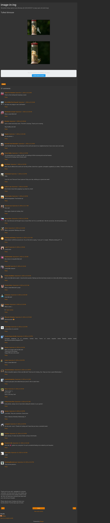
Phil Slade (7, 164)
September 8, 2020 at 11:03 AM (18, 304)
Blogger (42, 521)
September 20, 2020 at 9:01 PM (26, 462)
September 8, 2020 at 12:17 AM (20, 205)
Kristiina (7, 304)
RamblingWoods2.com (11, 462)
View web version (38, 511)
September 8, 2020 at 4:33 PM (25, 336)
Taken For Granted (10, 92)
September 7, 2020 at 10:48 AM (18, 121)
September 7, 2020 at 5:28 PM (20, 196)
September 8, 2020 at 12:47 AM (24, 237)
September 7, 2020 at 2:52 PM (18, 164)
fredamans (7, 294)
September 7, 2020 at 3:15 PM (19, 173)
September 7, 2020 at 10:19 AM (27, 102)
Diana (6, 388)
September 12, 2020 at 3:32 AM (21, 443)
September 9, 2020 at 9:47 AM (23, 401)
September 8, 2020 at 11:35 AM (23, 317)
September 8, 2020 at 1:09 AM (17, 247)
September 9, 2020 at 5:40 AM (16, 388)
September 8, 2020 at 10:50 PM (16, 360)
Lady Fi (7, 247)
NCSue (4, 516)
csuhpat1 (7, 424)
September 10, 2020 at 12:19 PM (18, 433)
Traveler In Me (8, 443)
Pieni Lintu (8, 452)
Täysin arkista (9, 310)
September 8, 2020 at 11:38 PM (23, 369)
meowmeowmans (9, 369)
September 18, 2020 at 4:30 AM (19, 452)
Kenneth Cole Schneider (11, 143)
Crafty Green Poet (9, 401)
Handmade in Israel (10, 111)
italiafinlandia (8, 256)
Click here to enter (38, 75)
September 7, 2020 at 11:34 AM (27, 143)
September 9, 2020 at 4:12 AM (23, 379)
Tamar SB (7, 266)
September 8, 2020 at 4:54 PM (17, 347)
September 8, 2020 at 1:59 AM (20, 256)
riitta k (6, 228)
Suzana (7, 347)
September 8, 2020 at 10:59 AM (19, 294)
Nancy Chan (8, 218)
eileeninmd (8, 173)
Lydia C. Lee (8, 186)
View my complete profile (6, 518)
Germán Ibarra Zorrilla (11, 336)
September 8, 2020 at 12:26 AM (20, 218)
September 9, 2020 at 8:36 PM (18, 424)
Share (3, 84)
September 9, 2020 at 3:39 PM (17, 411)
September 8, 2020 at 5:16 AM (18, 266)
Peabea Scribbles (9, 275)
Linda (6, 360)
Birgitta (7, 134)
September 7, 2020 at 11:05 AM (17, 134)
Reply (6, 97)
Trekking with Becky (10, 237)
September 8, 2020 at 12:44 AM (17, 228)
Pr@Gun (7, 433)
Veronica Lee (8, 205)
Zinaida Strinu (8, 285)
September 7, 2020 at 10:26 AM (24, 111)
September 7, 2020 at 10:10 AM (23, 92)
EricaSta (7, 121)
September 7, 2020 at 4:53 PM (20, 186)
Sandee (7, 411)
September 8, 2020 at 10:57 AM (21, 285)
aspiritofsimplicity (10, 379)
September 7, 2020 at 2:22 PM (20, 153)
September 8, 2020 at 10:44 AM (23, 275)
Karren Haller (8, 153)
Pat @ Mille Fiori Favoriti (11, 102)
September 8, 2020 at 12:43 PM (19, 326)
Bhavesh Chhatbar (10, 317)
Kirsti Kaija (8, 326)
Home (38, 508)
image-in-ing (8, 4)
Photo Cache (8, 196)
